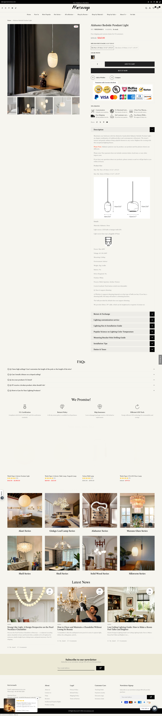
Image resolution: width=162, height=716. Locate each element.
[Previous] (11, 60)
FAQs (46, 695)
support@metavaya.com (9, 2)
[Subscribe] (100, 668)
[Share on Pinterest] (103, 122)
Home (29, 14)
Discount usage (99, 695)
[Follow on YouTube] (157, 2)
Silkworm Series (137, 573)
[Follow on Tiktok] (160, 2)
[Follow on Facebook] (148, 2)
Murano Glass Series (137, 531)
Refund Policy (74, 692)
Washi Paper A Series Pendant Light (18, 476)
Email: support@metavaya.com (16, 689)
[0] (154, 8)
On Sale (132, 14)
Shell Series (25, 573)
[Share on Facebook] (97, 122)
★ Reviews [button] (160, 359)
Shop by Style (111, 14)
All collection (69, 14)
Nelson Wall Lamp (88, 476)
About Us (123, 14)
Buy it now (123, 71)
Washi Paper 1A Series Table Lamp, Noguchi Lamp (60, 476)
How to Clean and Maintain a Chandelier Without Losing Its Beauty (79, 628)
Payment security (100, 692)
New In (36, 14)
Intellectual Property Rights (53, 701)
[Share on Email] (107, 122)
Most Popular (46, 14)
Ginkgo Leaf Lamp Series (62, 531)
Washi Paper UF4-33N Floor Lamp (131, 476)
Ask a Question (95, 106)
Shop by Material (97, 14)
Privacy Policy (74, 689)
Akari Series (25, 531)
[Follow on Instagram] (151, 2)
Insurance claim (99, 698)
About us (47, 689)
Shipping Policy (74, 695)
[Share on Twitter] (100, 122)
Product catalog (49, 704)
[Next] (76, 60)
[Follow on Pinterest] (154, 2)
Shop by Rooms (82, 14)
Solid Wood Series (100, 573)
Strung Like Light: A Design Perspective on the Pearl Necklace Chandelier (30, 628)
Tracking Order (99, 689)
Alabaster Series (100, 531)
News (9, 624)
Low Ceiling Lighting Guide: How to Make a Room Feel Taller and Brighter (129, 628)
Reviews (47, 698)
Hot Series (57, 14)
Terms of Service (75, 698)
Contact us (48, 692)
